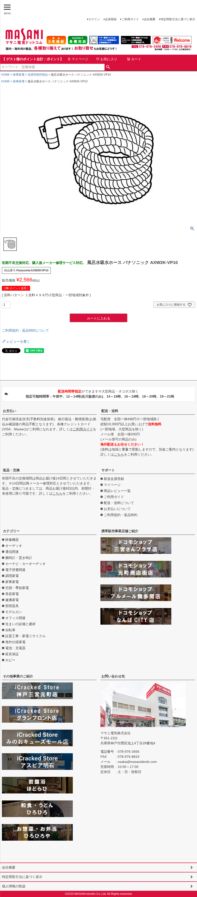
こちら (119, 454)
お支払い (9, 411)
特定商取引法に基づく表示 (177, 19)
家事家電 (19, 74)
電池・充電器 (15, 648)
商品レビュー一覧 (117, 491)
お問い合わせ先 (113, 676)
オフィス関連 (15, 618)
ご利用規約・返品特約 (120, 515)
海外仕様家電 (15, 642)
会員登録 (111, 19)
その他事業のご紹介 (18, 676)
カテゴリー (11, 531)
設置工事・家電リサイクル (25, 636)
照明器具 (12, 606)
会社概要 (149, 19)
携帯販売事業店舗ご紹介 (119, 531)
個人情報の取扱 (13, 886)
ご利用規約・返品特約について (25, 330)
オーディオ (13, 546)
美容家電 (12, 594)
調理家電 (12, 576)
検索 (108, 67)
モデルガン (13, 612)
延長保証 (12, 654)
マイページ (80, 59)
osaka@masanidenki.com (137, 762)
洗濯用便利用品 (38, 74)
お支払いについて (117, 509)
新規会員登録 (114, 479)
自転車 (10, 630)
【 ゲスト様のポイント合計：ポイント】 (32, 59)
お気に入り (108, 59)
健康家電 (12, 600)
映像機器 (12, 540)
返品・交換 (11, 470)
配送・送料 (109, 411)
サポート (108, 470)
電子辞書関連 (15, 570)
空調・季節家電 (17, 588)
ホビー (10, 660)
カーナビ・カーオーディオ (25, 564)
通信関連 (12, 552)
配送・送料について (119, 503)
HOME (5, 74)
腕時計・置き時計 (18, 558)
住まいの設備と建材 (20, 624)
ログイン (94, 19)
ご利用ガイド (130, 19)
